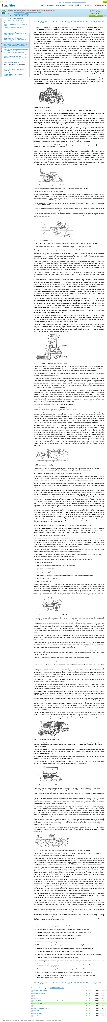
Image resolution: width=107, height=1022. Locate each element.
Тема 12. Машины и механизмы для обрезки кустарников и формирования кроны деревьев (16, 69)
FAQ (60, 2)
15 (84, 22)
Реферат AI (88, 5)
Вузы (42, 5)
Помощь (3, 1020)
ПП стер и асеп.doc (38, 995)
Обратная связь (67, 2)
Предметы (50, 5)
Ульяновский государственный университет (27, 12)
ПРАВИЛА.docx (37, 1010)
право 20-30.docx (38, 1015)
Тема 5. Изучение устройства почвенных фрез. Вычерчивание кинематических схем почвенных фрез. (15, 33)
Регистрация (9, 1)
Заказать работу (100, 5)
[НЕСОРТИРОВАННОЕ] (21, 14)
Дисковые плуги (8, 29)
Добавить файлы (75, 5)
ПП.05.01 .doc (37, 998)
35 (86, 1005)
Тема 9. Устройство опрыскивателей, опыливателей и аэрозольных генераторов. (16, 53)
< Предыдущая (41, 22)
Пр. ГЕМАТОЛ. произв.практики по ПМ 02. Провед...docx (48, 1000)
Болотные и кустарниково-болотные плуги (15, 27)
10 (69, 22)
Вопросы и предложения (79, 2)
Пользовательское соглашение (36, 1020)
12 (75, 22)
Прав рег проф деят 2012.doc (41, 1008)
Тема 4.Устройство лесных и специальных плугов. (15, 24)
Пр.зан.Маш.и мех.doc (39, 1003)
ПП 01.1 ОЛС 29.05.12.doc (40, 990)
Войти (3, 1)
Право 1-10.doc (37, 1013)
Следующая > (96, 22)
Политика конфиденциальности (53, 1020)
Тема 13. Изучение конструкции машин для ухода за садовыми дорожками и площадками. (16, 74)
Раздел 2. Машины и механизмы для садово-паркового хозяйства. (14, 61)
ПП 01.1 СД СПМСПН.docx (40, 993)
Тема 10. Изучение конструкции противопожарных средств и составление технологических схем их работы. (15, 57)
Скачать (96, 15)
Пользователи (61, 5)
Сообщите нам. (51, 10)
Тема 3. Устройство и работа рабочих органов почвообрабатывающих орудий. (15, 21)
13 (78, 22)
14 (81, 22)
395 (86, 1003)
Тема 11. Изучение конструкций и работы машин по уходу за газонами (15, 65)
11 (72, 22)
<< (35, 22)
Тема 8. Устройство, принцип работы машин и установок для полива (16, 49)
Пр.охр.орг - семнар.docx (40, 1005)
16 (87, 22)
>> (103, 22)
